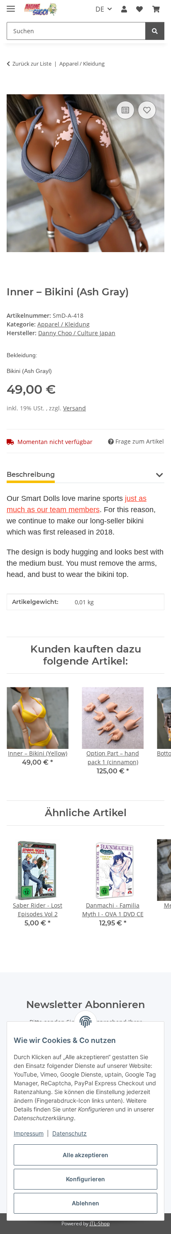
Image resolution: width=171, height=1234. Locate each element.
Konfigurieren (85, 1178)
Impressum (29, 1133)
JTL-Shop (100, 1223)
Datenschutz (69, 1133)
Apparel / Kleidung (63, 324)
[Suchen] (154, 31)
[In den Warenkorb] (13, 89)
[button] (124, 9)
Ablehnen (85, 1203)
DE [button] (99, 9)
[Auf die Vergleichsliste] (125, 110)
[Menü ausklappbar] (11, 5)
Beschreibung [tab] (31, 474)
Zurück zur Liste (31, 63)
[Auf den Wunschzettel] (147, 110)
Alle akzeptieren (85, 1154)
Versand (74, 408)
